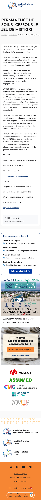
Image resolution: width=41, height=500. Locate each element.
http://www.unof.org (11, 208)
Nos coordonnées (20, 481)
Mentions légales (20, 474)
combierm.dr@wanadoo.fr (17, 176)
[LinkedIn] (30, 466)
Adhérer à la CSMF (19, 271)
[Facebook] (17, 466)
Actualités (13, 35)
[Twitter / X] (11, 466)
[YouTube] (23, 466)
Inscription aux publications (20, 349)
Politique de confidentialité (20, 477)
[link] (27, 488)
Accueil (4, 35)
